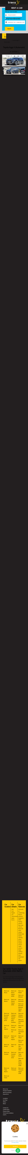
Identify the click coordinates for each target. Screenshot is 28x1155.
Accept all (15, 1146)
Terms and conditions (8, 1113)
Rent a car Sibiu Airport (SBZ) (20, 1047)
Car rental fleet (7, 40)
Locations (5, 1098)
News (4, 1104)
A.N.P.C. (5, 1115)
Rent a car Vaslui (6, 1077)
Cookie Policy (6, 1109)
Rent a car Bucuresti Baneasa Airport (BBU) (20, 1007)
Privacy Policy (6, 1111)
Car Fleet (5, 1100)
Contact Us (5, 1108)
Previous (2, 71)
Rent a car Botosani (20, 996)
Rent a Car (5, 1089)
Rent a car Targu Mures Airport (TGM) (20, 1061)
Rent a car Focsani (13, 1026)
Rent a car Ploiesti (20, 1041)
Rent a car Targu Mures (20, 1054)
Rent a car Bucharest (20, 1000)
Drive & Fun (6, 1094)
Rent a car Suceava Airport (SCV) (13, 1055)
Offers (4, 1102)
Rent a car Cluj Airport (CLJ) (21, 1021)
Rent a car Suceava (6, 1053)
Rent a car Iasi (13, 1031)
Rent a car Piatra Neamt (13, 1037)
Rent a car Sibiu (13, 1045)
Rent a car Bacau (6, 992)
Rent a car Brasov (6, 1000)
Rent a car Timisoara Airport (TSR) (20, 1070)
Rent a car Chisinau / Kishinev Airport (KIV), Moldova (13, 1017)
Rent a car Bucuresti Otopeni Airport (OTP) (6, 1016)
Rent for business (7, 1092)
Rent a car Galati (20, 1026)
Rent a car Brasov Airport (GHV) (13, 1002)
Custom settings (15, 1150)
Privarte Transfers (7, 1091)
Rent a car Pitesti (20, 1037)
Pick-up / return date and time (12, 19)
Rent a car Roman (6, 1045)
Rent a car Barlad (20, 992)
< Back (5, 36)
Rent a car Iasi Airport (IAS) (21, 1031)
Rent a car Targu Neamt (6, 1070)
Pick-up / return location (11, 12)
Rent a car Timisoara (13, 1069)
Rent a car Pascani (6, 1037)
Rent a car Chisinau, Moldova (20, 1015)
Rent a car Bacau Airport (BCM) (13, 993)
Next (25, 71)
